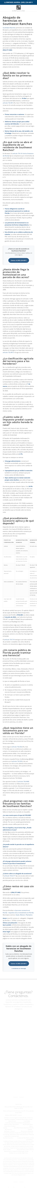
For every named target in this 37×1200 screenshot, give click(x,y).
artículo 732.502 (17, 747)
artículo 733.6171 (9, 876)
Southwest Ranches (9, 28)
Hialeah (32, 1123)
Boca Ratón (16, 1139)
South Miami (15, 1129)
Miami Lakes (19, 1126)
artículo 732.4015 (8, 352)
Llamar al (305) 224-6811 (19, 260)
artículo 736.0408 (23, 781)
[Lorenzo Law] (18, 8)
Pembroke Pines (23, 1136)
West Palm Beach (9, 1139)
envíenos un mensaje (19, 968)
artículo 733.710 (9, 640)
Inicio (6, 1187)
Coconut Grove (19, 1121)
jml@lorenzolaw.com (27, 1115)
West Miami (18, 1131)
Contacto (11, 1187)
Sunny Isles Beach (23, 1129)
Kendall (20, 1124)
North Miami (11, 1128)
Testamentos (28, 1187)
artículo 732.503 (17, 761)
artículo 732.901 (8, 103)
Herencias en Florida (19, 1187)
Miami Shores (25, 1126)
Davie (17, 915)
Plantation (29, 915)
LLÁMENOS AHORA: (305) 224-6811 (18, 2)
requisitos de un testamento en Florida (21, 913)
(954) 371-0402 (7, 50)
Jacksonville (13, 1149)
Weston (22, 915)
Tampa (30, 1151)
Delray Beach (22, 1139)
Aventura (6, 1121)
